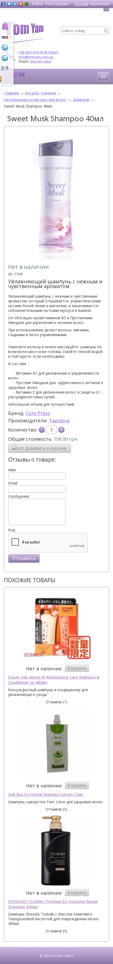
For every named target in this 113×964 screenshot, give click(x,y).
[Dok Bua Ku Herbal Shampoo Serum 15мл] (56, 744)
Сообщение (18, 496)
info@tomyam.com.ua (35, 56)
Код (11, 529)
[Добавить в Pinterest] (21, 4)
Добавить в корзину (46, 448)
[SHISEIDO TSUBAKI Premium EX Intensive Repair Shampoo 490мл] (56, 851)
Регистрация (57, 3)
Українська (99, 3)
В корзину (76, 668)
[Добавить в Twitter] (9, 4)
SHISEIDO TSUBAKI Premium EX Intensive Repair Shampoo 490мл (53, 904)
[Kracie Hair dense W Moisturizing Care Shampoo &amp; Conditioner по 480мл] (56, 627)
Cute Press (38, 413)
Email (12, 483)
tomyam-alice (40, 61)
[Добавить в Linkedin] (15, 4)
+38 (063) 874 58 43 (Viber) (38, 52)
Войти (37, 3)
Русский (81, 3)
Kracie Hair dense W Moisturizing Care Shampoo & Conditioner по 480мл (54, 680)
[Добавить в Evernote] (26, 4)
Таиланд (59, 420)
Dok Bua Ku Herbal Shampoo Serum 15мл (45, 794)
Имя (12, 470)
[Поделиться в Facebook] (3, 4)
